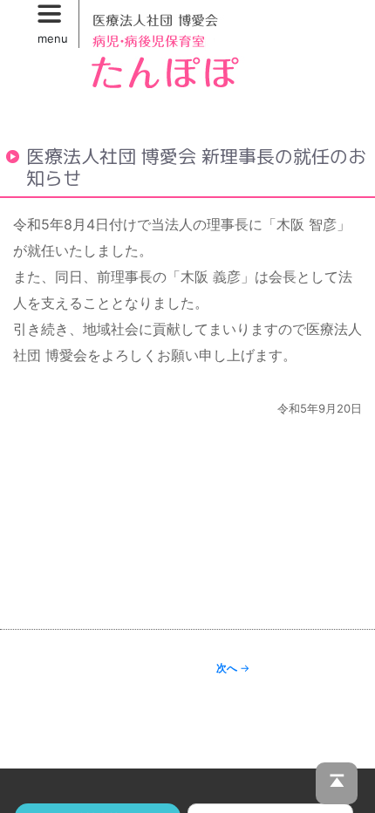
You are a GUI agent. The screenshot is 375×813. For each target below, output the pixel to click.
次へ (232, 667)
